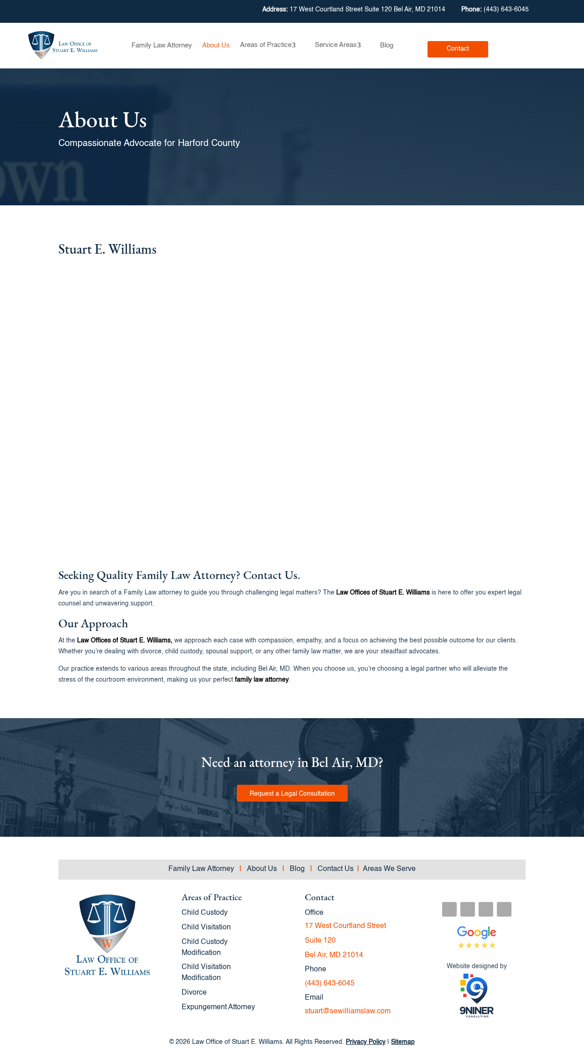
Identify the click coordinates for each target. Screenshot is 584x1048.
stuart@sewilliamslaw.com (348, 1011)
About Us (216, 45)
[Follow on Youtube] (504, 909)
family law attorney (262, 680)
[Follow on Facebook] (449, 909)
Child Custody (205, 913)
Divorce (194, 992)
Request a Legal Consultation (292, 794)
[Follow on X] (467, 909)
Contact (458, 49)
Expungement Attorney (218, 1007)
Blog (386, 45)
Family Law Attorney (161, 45)
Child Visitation (206, 927)
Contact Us (336, 869)
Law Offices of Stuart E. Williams (382, 592)
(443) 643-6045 (506, 9)
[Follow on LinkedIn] (486, 909)
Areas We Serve (386, 869)
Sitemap (403, 1042)
